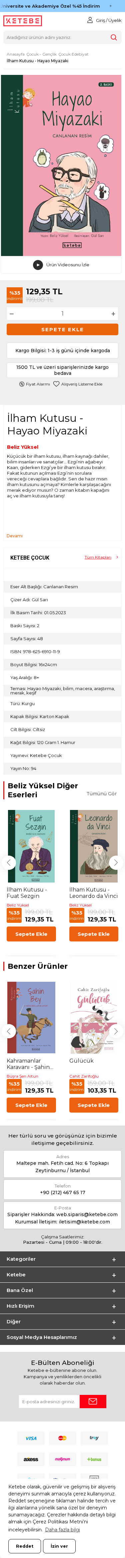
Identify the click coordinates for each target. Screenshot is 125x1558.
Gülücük (81, 1061)
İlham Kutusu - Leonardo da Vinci (93, 893)
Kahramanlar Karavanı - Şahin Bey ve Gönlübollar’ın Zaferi (28, 1064)
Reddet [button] (24, 1546)
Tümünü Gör (101, 793)
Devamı (15, 535)
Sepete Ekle (62, 329)
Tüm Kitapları (98, 557)
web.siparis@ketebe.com (87, 1214)
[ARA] (114, 37)
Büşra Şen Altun (22, 1076)
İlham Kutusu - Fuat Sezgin (27, 893)
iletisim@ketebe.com (84, 1222)
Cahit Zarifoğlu (84, 1076)
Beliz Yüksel (22, 447)
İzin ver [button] (59, 1546)
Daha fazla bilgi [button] (62, 1530)
